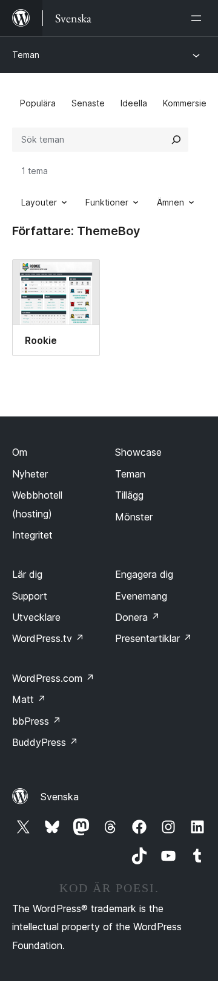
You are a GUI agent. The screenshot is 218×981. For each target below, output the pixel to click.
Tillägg (129, 495)
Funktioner (106, 202)
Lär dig (27, 574)
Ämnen (170, 202)
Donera (137, 617)
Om (19, 452)
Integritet (32, 535)
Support (29, 596)
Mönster (134, 517)
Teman (25, 55)
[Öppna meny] (198, 18)
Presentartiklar (153, 638)
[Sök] (176, 140)
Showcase (138, 452)
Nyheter (30, 474)
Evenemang (141, 596)
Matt (29, 699)
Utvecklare (36, 617)
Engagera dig (144, 574)
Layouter (39, 202)
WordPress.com (53, 678)
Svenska (60, 797)
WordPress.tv (48, 638)
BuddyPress (45, 742)
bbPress (36, 721)
